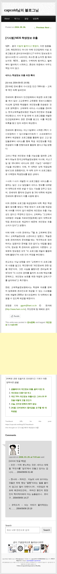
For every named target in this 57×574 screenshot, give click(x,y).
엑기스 (17, 19)
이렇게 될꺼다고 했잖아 (28, 46)
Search (8, 525)
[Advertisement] (28, 354)
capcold (13, 325)
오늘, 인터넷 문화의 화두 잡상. (24, 404)
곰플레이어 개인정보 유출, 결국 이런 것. (28, 389)
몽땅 (26, 19)
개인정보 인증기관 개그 (21, 393)
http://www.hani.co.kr (15, 309)
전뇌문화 (31, 322)
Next (48, 27)
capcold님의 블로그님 (21, 10)
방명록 (36, 19)
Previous (39, 27)
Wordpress (19, 559)
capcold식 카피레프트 (37, 559)
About (7, 19)
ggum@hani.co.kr (29, 305)
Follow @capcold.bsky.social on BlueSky (28, 566)
